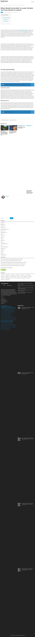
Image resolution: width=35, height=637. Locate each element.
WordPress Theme (18, 635)
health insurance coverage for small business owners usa (7, 316)
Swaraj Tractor (9, 324)
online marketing (3, 322)
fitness (1, 311)
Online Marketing (3, 243)
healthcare (2, 312)
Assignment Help (6, 306)
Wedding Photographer (6, 328)
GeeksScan (4, 1)
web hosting (2, 328)
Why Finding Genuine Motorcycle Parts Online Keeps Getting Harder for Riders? (13, 262)
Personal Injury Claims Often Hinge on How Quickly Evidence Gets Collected (13, 263)
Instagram (13, 318)
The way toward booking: (6, 17)
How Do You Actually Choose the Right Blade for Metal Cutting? (11, 260)
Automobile (2, 227)
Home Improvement (4, 229)
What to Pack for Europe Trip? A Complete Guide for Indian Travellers (29, 192)
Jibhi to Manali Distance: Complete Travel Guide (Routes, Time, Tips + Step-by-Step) (4, 133)
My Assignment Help (7, 321)
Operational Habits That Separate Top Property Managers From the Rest (12, 265)
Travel (4, 5)
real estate (11, 323)
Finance (2, 235)
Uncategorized (3, 254)
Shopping (6, 324)
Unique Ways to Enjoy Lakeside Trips (21, 127)
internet (15, 318)
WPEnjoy (23, 635)
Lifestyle (2, 240)
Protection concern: (6, 19)
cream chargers (2, 310)
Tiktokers (2, 250)
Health (2, 237)
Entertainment (3, 232)
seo (13, 323)
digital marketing (8, 310)
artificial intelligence (4, 305)
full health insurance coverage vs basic (7, 311)
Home (1, 5)
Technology (2, 248)
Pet (1, 245)
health (13, 311)
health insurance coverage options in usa (5, 317)
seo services (3, 324)
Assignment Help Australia (8, 307)
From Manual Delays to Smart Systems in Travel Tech (12, 132)
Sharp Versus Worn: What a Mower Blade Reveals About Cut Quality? (12, 259)
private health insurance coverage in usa (5, 323)
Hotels (2, 253)
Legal (1, 238)
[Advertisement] (17, 27)
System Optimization (4, 246)
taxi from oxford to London (23, 30)
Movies (2, 234)
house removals (14, 317)
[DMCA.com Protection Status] (3, 270)
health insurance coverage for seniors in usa (6, 315)
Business (12, 309)
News (1, 242)
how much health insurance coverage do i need (6, 318)
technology (13, 324)
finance (15, 310)
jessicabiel (4, 12)
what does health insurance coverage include (6, 329)
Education (2, 230)
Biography (2, 224)
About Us (2, 296)
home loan (11, 317)
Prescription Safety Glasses (9, 322)
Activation (2, 222)
